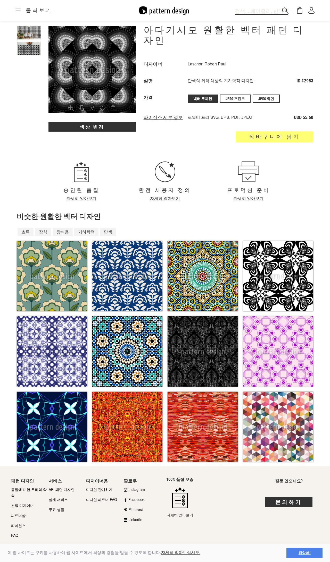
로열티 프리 (198, 117)
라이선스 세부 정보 (163, 117)
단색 (108, 232)
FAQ (14, 535)
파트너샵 (18, 515)
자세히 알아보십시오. (180, 552)
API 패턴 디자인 (62, 489)
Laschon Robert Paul (207, 64)
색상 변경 (92, 127)
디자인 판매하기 (99, 489)
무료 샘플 (56, 509)
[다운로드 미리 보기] (82, 109)
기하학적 (86, 232)
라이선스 (18, 525)
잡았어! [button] (305, 553)
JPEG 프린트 (235, 99)
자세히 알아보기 (81, 198)
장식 (43, 232)
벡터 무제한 (202, 99)
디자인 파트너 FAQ (101, 499)
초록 (25, 232)
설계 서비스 (58, 499)
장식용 (62, 232)
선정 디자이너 (22, 505)
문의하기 (288, 502)
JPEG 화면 (266, 99)
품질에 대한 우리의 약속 (29, 492)
